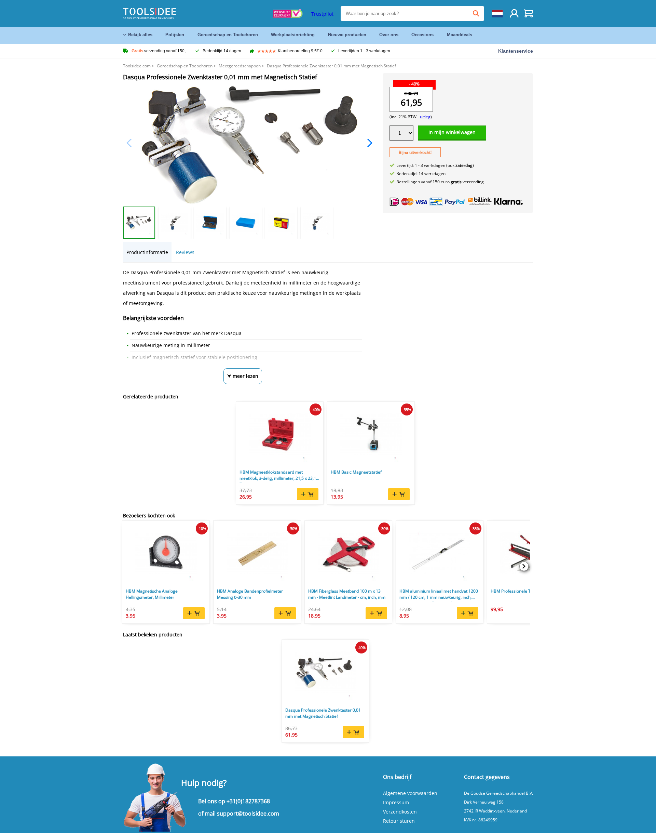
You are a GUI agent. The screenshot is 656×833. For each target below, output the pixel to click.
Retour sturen (399, 821)
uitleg (425, 117)
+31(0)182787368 (248, 801)
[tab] (147, 252)
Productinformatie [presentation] (147, 252)
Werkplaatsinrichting (293, 34)
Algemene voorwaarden (410, 793)
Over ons (388, 34)
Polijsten (174, 34)
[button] (367, 143)
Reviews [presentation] (185, 252)
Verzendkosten (400, 811)
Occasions (422, 34)
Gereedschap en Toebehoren (227, 34)
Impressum (396, 802)
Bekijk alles (140, 34)
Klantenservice (515, 51)
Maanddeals (459, 34)
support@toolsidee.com (248, 813)
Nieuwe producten (347, 34)
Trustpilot (322, 14)
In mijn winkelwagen (452, 132)
